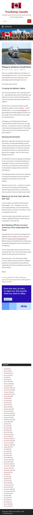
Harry (17, 69)
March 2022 (7, 457)
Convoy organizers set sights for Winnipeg (14, 277)
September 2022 (8, 445)
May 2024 (6, 402)
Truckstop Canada (16, 11)
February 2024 (8, 409)
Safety (23, 69)
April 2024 (6, 405)
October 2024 (7, 392)
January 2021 (7, 487)
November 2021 (8, 466)
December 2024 (8, 388)
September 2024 (8, 394)
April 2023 (6, 430)
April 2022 (6, 455)
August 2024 (7, 396)
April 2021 (6, 481)
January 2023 (7, 436)
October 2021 (7, 468)
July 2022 (6, 449)
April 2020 (6, 502)
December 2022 (8, 438)
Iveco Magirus (23, 110)
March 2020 (7, 504)
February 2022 (7, 459)
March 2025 (7, 381)
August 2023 (7, 421)
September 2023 (8, 419)
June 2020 (6, 497)
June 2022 (6, 451)
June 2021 (6, 476)
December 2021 (8, 464)
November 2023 (8, 415)
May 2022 (6, 453)
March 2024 (7, 407)
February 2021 (7, 485)
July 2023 (6, 424)
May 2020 (6, 500)
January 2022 (7, 462)
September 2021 (8, 470)
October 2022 (7, 443)
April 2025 (6, 379)
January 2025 (7, 386)
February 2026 (8, 373)
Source (4, 271)
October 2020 (7, 493)
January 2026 (7, 375)
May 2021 (6, 478)
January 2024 (7, 411)
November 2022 (8, 440)
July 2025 (6, 377)
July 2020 (6, 495)
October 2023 (7, 417)
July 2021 (6, 474)
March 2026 (7, 371)
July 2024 (6, 398)
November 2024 (8, 390)
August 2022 (7, 447)
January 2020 (7, 506)
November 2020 (8, 491)
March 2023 (7, 432)
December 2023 (8, 413)
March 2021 (7, 483)
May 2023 (6, 428)
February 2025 (8, 383)
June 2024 (6, 400)
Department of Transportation (17, 239)
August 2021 (7, 472)
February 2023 (7, 434)
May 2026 (6, 369)
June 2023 (6, 426)
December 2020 (8, 489)
